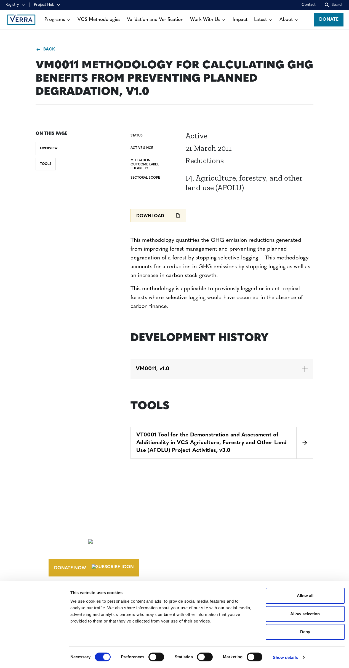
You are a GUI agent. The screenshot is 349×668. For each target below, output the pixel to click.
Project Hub (44, 5)
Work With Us (205, 19)
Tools (45, 164)
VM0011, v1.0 (152, 369)
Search (337, 5)
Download (150, 216)
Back (49, 49)
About (286, 19)
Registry (12, 5)
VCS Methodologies (99, 19)
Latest (260, 19)
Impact (240, 19)
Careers (195, 540)
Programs (54, 19)
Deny (305, 631)
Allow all (305, 595)
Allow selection (305, 613)
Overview (49, 148)
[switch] (156, 657)
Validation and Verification (155, 19)
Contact (309, 5)
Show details (285, 657)
